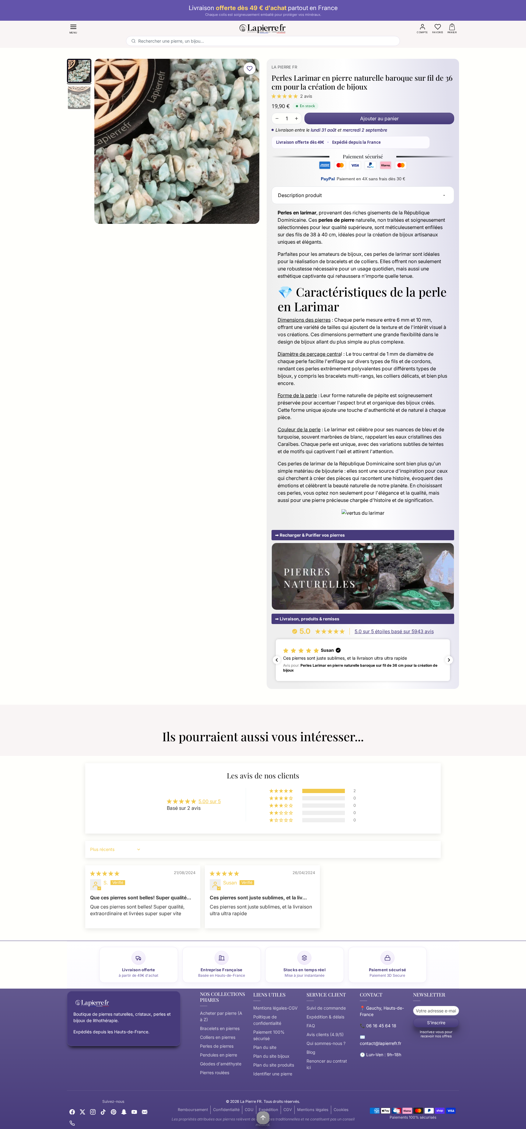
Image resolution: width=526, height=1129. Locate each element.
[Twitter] (82, 1111)
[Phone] (72, 1122)
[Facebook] (72, 1111)
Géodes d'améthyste (220, 1063)
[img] (104, 873)
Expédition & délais (325, 1016)
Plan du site (264, 1047)
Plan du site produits (273, 1064)
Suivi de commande (326, 1008)
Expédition (268, 1109)
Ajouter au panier (379, 118)
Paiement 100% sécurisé (269, 1035)
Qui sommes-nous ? (326, 1043)
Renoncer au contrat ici (327, 1064)
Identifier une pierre (272, 1073)
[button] (73, 28)
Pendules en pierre (218, 1054)
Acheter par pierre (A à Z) (221, 1016)
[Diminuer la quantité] (277, 118)
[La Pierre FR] (263, 27)
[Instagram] (93, 1111)
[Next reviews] (449, 660)
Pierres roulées (214, 1072)
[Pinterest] (113, 1111)
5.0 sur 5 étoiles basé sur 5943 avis (394, 631)
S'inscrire (436, 1022)
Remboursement (193, 1109)
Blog (311, 1052)
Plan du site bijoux (271, 1056)
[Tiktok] (103, 1111)
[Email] (144, 1111)
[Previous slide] (67, 748)
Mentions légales (312, 1109)
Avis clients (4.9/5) (325, 1034)
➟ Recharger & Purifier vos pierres (310, 535)
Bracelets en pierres (220, 1028)
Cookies (341, 1109)
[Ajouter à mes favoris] (250, 68)
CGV (287, 1109)
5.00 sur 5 (209, 801)
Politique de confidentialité (267, 1020)
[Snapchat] (124, 1111)
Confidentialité (226, 1109)
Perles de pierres (216, 1046)
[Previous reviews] (277, 660)
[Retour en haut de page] (263, 1117)
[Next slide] (459, 748)
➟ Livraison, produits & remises (307, 618)
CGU (249, 1109)
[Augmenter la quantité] (296, 118)
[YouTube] (134, 1111)
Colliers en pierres (217, 1037)
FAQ (311, 1025)
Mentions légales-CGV (275, 1008)
